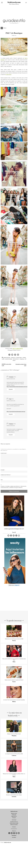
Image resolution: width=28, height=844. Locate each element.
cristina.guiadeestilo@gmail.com (14, 529)
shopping (22, 359)
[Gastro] (14, 677)
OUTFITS (3, 359)
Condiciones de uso (14, 821)
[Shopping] (14, 731)
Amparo (11, 376)
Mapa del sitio (14, 816)
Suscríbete (14, 837)
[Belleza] (14, 697)
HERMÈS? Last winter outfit (6, 364)
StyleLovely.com (14, 2)
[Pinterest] (14, 535)
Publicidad (14, 814)
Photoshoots (16, 359)
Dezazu (11, 423)
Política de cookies (14, 824)
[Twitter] (8, 535)
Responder (11, 389)
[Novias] (14, 636)
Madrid (24, 357)
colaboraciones (6, 357)
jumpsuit (13, 357)
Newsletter (14, 835)
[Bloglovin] (16, 535)
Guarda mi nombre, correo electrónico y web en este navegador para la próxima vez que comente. (13, 487)
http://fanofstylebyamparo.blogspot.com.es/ (17, 386)
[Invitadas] (14, 792)
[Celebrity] (14, 751)
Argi (10, 398)
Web (2, 479)
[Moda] (14, 656)
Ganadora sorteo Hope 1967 (20, 364)
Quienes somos (14, 813)
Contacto (14, 817)
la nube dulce (8, 74)
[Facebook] (11, 535)
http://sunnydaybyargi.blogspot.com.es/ (16, 411)
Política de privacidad (14, 823)
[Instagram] (19, 535)
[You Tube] (19, 833)
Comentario (4, 453)
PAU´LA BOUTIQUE (18, 348)
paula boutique (8, 359)
